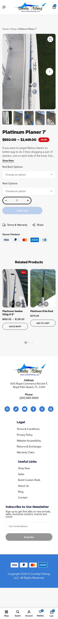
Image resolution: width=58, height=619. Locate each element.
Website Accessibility (29, 440)
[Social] (7, 409)
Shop (13, 28)
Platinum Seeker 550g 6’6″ (12, 312)
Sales (21, 474)
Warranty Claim (25, 452)
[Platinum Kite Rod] (43, 288)
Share (40, 225)
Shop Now (24, 468)
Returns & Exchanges (29, 446)
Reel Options (9, 183)
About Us (23, 486)
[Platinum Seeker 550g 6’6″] (15, 288)
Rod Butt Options (12, 167)
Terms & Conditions (28, 429)
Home (5, 28)
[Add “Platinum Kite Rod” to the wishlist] (39, 304)
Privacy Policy (25, 435)
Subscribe (29, 537)
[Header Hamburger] (4, 7)
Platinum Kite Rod (41, 311)
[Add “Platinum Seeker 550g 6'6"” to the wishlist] (12, 304)
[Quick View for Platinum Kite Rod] (45, 304)
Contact (22, 497)
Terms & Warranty (17, 225)
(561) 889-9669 (29, 398)
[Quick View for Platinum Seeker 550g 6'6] (18, 304)
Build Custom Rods (29, 480)
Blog (20, 491)
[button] (49, 71)
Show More (8, 160)
